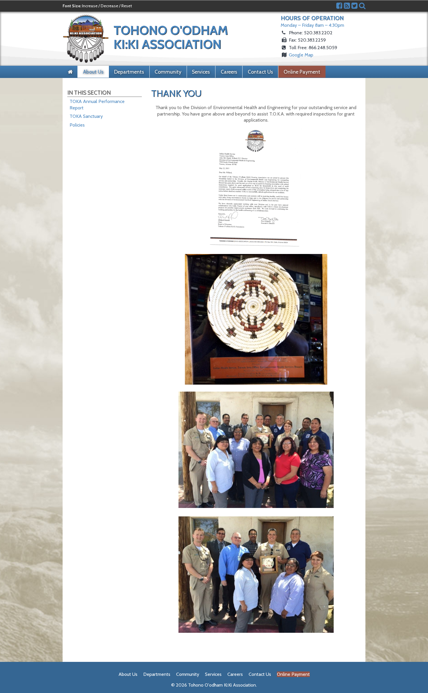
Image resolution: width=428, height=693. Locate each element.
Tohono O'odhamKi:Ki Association (171, 37)
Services (201, 72)
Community (168, 72)
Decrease (109, 5)
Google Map (301, 55)
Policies (77, 125)
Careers (229, 72)
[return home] (70, 72)
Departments (129, 72)
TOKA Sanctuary (86, 116)
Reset (126, 5)
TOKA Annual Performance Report (97, 105)
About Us (93, 72)
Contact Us (260, 72)
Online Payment (302, 72)
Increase (90, 5)
